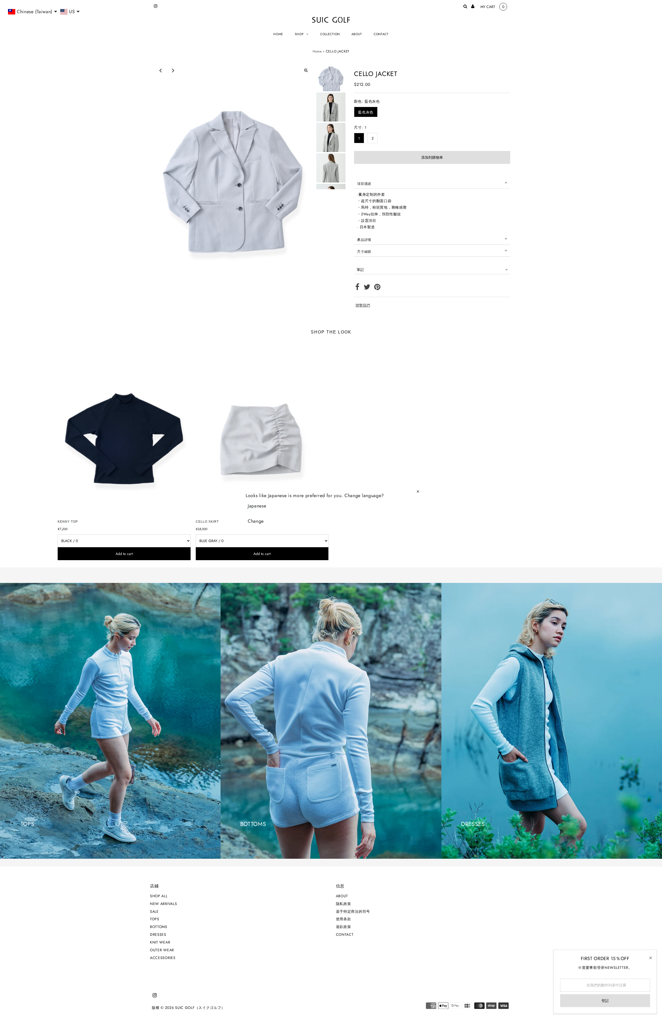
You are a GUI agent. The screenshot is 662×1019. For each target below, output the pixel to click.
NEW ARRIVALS (163, 903)
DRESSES (158, 934)
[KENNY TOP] (124, 428)
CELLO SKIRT (207, 521)
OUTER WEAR (162, 950)
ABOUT (342, 896)
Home (317, 51)
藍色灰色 (365, 112)
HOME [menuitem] (278, 34)
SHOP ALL (159, 896)
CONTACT (345, 934)
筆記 (360, 269)
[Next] (173, 70)
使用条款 (343, 919)
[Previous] (160, 70)
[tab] (432, 183)
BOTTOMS (158, 926)
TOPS (154, 919)
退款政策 (343, 926)
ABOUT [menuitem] (356, 34)
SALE (154, 911)
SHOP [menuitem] (299, 34)
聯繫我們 (363, 305)
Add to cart (124, 553)
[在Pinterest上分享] (377, 288)
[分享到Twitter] (367, 288)
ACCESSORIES (163, 957)
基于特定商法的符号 (353, 911)
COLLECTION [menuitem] (330, 34)
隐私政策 (343, 903)
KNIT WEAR (160, 942)
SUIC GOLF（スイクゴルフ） (200, 1007)
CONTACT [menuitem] (381, 34)
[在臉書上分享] (357, 288)
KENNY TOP (68, 521)
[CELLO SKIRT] (262, 428)
